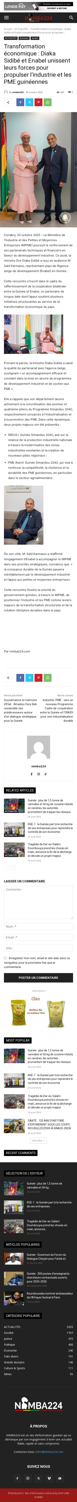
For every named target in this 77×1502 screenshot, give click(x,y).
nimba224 (17, 92)
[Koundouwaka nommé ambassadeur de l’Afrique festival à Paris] (14, 1298)
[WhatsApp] (48, 102)
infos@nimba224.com (49, 1452)
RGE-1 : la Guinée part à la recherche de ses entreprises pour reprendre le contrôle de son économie (50, 828)
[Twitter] (29, 102)
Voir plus (37, 1140)
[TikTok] (45, 773)
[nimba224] (6, 92)
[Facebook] (20, 102)
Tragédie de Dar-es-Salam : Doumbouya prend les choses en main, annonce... (47, 1225)
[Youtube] (60, 1479)
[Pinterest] (38, 102)
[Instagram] (38, 773)
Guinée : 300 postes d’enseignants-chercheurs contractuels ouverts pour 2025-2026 (48, 1277)
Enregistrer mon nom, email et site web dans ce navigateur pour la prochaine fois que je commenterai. (37, 962)
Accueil (8, 29)
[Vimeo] (49, 1479)
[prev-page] (6, 867)
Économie (24, 38)
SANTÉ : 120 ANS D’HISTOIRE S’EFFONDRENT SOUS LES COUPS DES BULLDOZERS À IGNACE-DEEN (49, 1124)
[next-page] (12, 867)
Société (35, 38)
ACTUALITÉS (21, 29)
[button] (6, 17)
